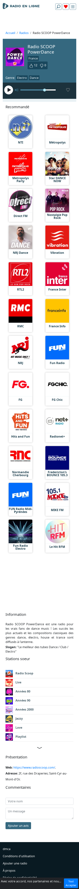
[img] (73, 7)
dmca (6, 849)
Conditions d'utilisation (19, 856)
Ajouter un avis (18, 826)
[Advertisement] (39, 21)
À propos (9, 870)
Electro (22, 78)
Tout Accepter (71, 883)
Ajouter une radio (15, 863)
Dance (34, 78)
